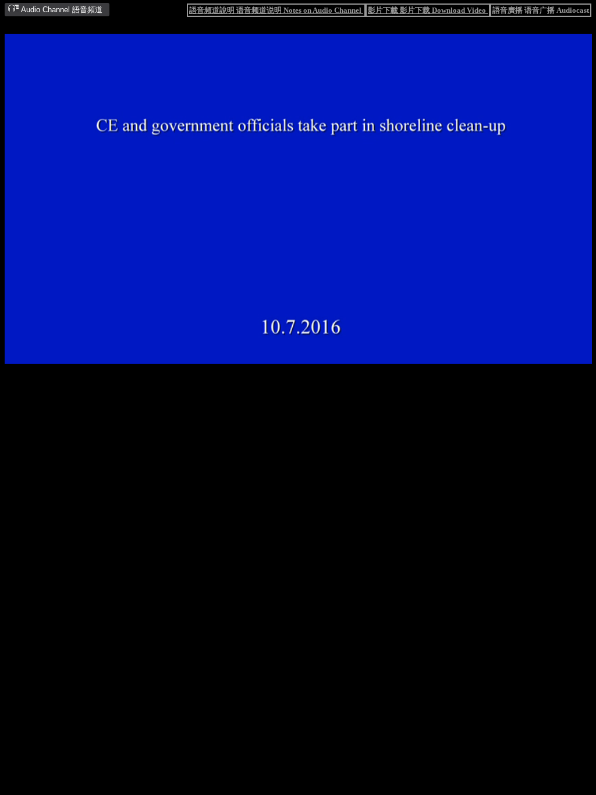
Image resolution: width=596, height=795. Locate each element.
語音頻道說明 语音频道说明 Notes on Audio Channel (276, 10)
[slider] (262, 355)
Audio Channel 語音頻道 (60, 9)
